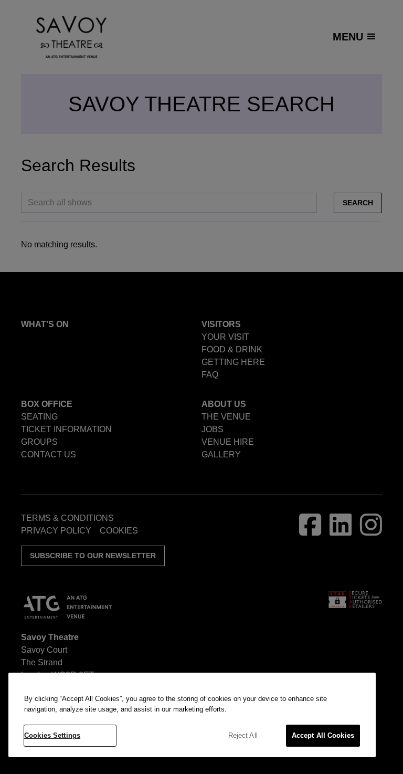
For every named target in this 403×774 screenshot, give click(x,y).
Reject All (243, 735)
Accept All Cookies (323, 735)
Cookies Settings (52, 735)
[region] (192, 715)
